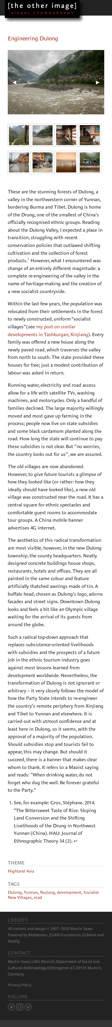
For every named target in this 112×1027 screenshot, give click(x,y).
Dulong (15, 892)
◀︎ (17, 82)
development (69, 892)
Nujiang (47, 892)
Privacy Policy (19, 985)
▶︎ (100, 82)
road (38, 897)
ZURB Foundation (65, 935)
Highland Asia (21, 871)
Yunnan (31, 892)
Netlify (13, 941)
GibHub (89, 935)
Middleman (37, 935)
